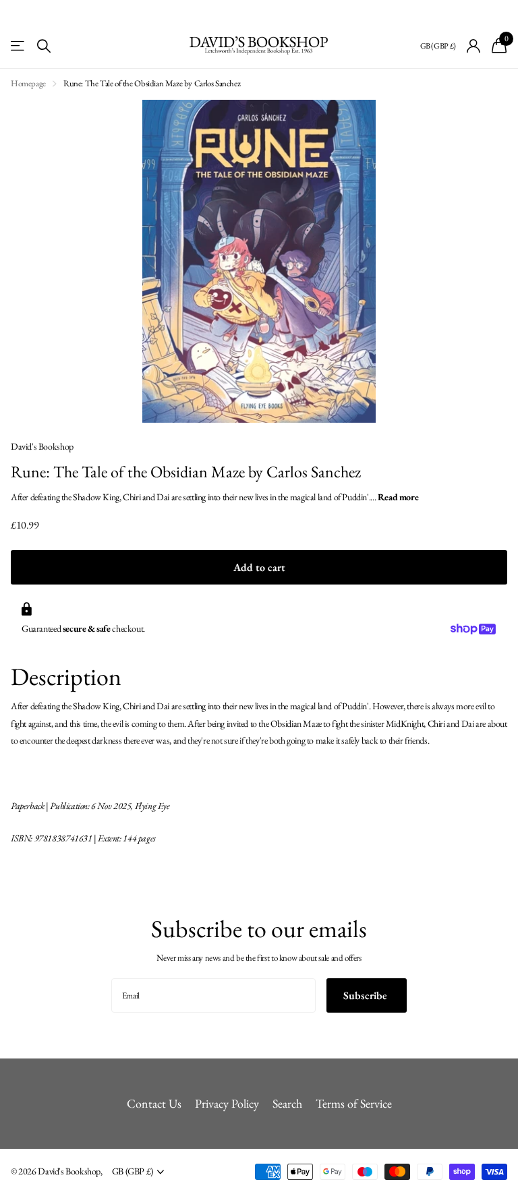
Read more (398, 497)
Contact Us (154, 1103)
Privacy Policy (227, 1103)
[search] (44, 46)
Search (287, 1103)
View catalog (18, 46)
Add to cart (259, 567)
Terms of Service (354, 1103)
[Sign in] (474, 46)
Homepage (28, 83)
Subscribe (366, 995)
